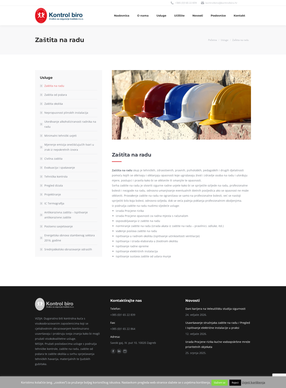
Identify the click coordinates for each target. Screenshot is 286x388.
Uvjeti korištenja (253, 382)
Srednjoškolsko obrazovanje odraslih (68, 249)
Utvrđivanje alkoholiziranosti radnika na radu (70, 124)
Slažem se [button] (219, 382)
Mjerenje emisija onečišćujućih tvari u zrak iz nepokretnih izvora (69, 147)
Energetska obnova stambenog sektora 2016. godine (69, 237)
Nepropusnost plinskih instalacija (66, 112)
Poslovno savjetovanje (58, 226)
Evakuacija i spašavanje (59, 167)
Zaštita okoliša (53, 104)
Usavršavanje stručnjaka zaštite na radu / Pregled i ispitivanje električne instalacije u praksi (217, 325)
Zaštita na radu (54, 86)
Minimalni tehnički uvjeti (60, 135)
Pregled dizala (53, 185)
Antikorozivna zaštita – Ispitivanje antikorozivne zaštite (66, 214)
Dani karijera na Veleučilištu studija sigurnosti (215, 309)
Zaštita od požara (55, 95)
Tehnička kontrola (56, 176)
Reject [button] (235, 382)
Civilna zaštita (53, 158)
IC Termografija (54, 203)
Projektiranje (52, 194)
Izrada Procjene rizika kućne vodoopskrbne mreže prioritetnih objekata (217, 344)
